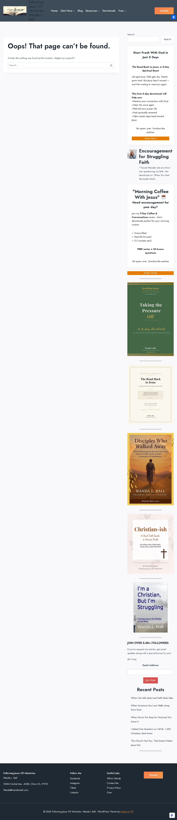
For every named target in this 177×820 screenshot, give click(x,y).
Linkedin (74, 792)
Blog (80, 11)
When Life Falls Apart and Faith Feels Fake (152, 698)
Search (130, 34)
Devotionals (108, 11)
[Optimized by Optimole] (172, 815)
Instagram (75, 783)
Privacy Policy (114, 787)
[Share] (173, 17)
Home (54, 11)
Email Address (151, 665)
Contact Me (113, 783)
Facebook (75, 778)
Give (109, 792)
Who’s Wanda (114, 778)
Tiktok (73, 787)
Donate (164, 11)
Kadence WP (127, 811)
